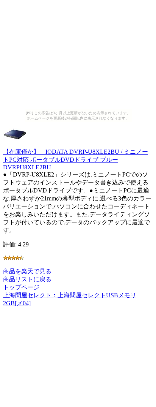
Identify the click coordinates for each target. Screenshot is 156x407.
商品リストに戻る (27, 279)
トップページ (21, 287)
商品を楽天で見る (27, 271)
